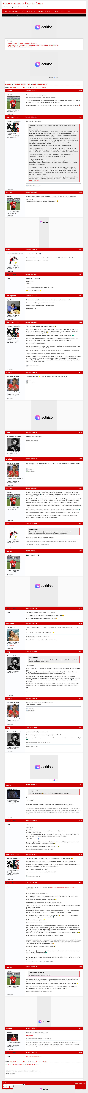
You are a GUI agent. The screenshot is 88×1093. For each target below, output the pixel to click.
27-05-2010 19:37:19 (31, 820)
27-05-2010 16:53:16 (31, 698)
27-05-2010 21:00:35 (31, 854)
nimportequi (29, 1035)
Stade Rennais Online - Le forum (23, 3)
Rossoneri (10, 623)
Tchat (56, 11)
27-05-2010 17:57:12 (31, 785)
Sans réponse (25, 15)
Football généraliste (22, 84)
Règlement (25, 11)
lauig (8, 432)
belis (8, 250)
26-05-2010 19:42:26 (31, 192)
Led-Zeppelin (11, 296)
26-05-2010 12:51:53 (31, 117)
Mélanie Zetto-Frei (12, 117)
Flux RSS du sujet (80, 1083)
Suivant (44, 87)
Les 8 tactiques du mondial (33, 1056)
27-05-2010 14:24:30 (31, 322)
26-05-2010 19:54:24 (31, 249)
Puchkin (9, 91)
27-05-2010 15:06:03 (31, 459)
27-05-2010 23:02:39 (31, 967)
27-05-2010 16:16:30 (31, 608)
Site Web (11, 645)
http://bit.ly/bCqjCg (34, 180)
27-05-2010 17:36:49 (31, 727)
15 (39, 87)
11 (27, 87)
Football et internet (40, 84)
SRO (62, 11)
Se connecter (48, 11)
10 (23, 87)
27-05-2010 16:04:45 (31, 523)
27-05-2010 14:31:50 (31, 372)
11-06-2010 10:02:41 (31, 1028)
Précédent (13, 87)
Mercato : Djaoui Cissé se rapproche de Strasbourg (22, 43)
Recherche (32, 11)
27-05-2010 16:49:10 (31, 651)
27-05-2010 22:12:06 (31, 882)
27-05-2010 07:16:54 (31, 274)
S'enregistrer (40, 11)
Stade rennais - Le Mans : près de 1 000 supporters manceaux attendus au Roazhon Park (33, 45)
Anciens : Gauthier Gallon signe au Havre (19, 47)
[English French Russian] (6, 1087)
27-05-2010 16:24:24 (31, 623)
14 (36, 87)
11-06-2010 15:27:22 (31, 1052)
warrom (9, 1028)
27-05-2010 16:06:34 (31, 551)
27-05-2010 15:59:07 (31, 488)
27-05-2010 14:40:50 (31, 432)
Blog (69, 11)
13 (33, 87)
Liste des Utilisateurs (14, 11)
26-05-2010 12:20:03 (31, 90)
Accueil (5, 11)
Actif (21, 15)
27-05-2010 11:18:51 (31, 295)
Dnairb (8, 785)
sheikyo (9, 372)
